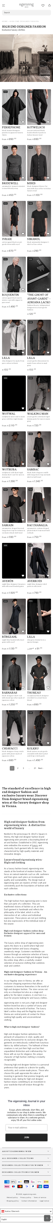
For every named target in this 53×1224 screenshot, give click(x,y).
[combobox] (26, 1211)
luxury (35, 845)
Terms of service (40, 1197)
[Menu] (3, 5)
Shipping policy (13, 1201)
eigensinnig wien (29, 1194)
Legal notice (44, 1201)
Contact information (29, 1201)
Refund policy (12, 1197)
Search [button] (7, 13)
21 (35, 768)
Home (5, 21)
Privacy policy (25, 1197)
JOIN (26, 1137)
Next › (40, 768)
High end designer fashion (24, 21)
